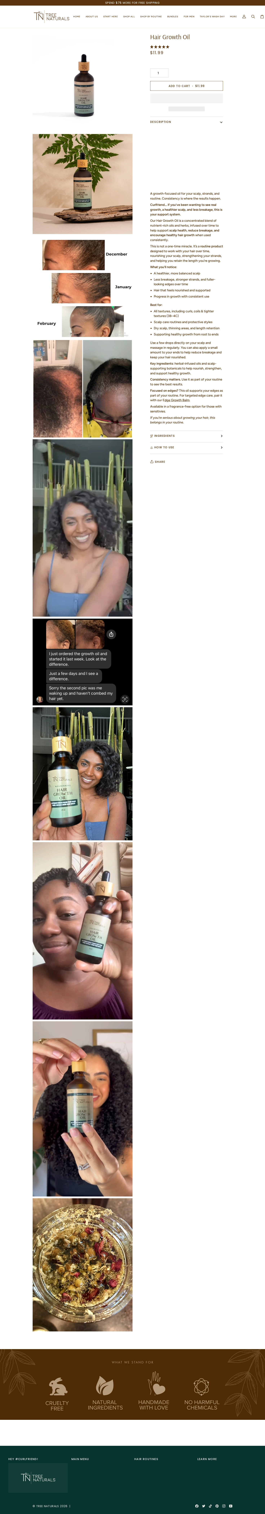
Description (160, 122)
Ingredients (164, 436)
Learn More (207, 1459)
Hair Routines (146, 1459)
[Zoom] (39, 125)
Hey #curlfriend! (23, 1459)
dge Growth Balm (177, 400)
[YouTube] (230, 1506)
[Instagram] (224, 1506)
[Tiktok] (210, 1506)
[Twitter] (203, 1506)
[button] (92, 17)
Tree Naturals (47, 1506)
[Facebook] (196, 1506)
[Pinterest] (217, 1506)
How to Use (164, 447)
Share (160, 462)
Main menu (80, 1459)
